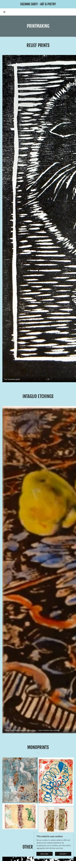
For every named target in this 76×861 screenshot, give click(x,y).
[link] (38, 4)
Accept (63, 854)
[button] (4, 12)
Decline (44, 854)
